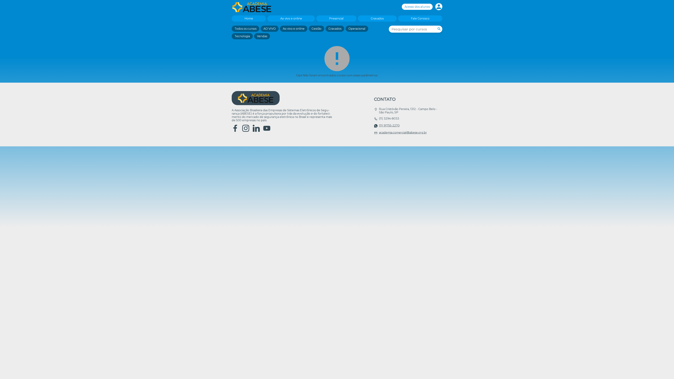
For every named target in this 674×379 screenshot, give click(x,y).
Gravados (377, 18)
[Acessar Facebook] (235, 130)
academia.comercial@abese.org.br (403, 132)
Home (249, 18)
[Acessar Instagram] (245, 130)
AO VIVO (269, 28)
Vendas (262, 36)
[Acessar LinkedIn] (256, 130)
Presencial (336, 18)
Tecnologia (242, 36)
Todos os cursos (245, 28)
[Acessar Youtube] (266, 130)
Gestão (316, 28)
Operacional (356, 28)
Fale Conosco (420, 18)
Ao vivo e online (291, 18)
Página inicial (254, 7)
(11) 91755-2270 (389, 125)
